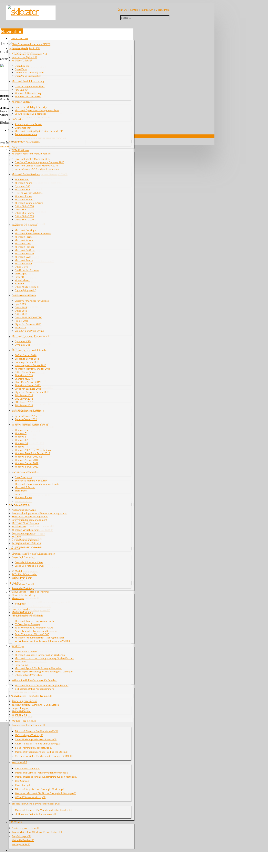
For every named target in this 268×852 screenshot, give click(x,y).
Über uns (123, 9)
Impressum (147, 9)
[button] (12, 31)
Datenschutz (163, 9)
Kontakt (134, 9)
